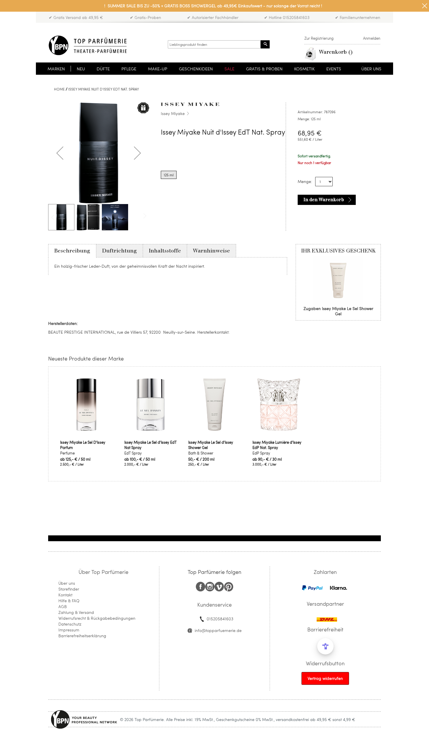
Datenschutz (69, 624)
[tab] (72, 250)
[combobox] (214, 44)
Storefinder (68, 589)
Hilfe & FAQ (68, 600)
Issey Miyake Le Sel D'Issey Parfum (82, 445)
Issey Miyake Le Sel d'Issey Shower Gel (210, 445)
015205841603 (220, 618)
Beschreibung (72, 251)
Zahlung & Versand (76, 612)
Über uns (66, 583)
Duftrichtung (119, 251)
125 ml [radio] (169, 175)
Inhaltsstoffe (165, 251)
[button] (60, 152)
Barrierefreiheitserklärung (82, 635)
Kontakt (65, 595)
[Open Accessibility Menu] (325, 646)
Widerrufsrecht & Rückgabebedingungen (96, 618)
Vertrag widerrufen (325, 678)
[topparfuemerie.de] (88, 45)
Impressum (68, 630)
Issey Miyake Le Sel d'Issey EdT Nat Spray (150, 445)
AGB (62, 606)
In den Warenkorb (324, 199)
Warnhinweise (211, 251)
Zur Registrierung (319, 38)
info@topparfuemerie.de (218, 630)
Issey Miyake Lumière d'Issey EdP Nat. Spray (276, 445)
